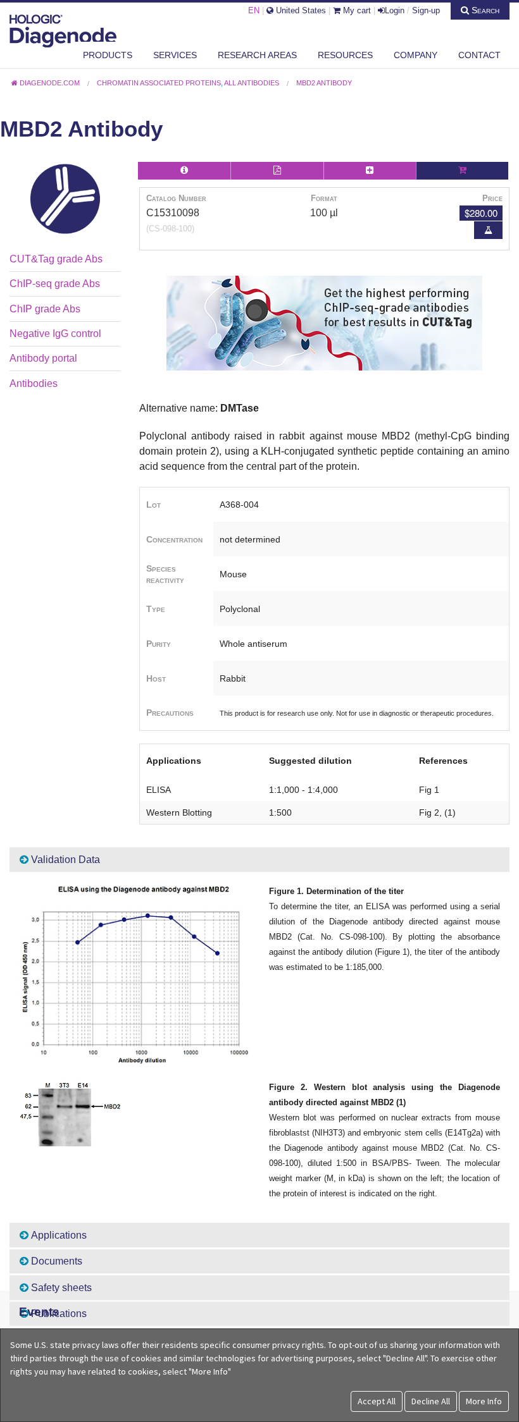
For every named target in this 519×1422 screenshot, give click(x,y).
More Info (484, 1401)
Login (394, 10)
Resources (345, 55)
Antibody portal (43, 358)
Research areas (257, 55)
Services (175, 55)
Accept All (377, 1401)
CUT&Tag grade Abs (56, 259)
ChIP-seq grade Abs (54, 283)
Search (484, 10)
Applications (57, 1235)
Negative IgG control (55, 333)
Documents (55, 1261)
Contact (479, 55)
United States (299, 10)
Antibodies (33, 383)
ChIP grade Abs (44, 308)
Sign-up (426, 10)
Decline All (430, 1401)
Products (107, 55)
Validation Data (64, 859)
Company (415, 55)
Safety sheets (60, 1287)
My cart (356, 10)
